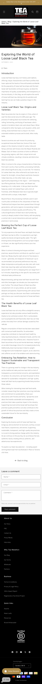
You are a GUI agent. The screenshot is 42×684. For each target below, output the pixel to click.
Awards (6, 609)
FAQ (5, 528)
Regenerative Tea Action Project (14, 596)
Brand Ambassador (10, 622)
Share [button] (5, 68)
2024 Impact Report (10, 591)
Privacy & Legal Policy (11, 586)
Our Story (7, 524)
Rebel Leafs (8, 613)
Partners (7, 569)
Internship (7, 542)
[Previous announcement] (4, 2)
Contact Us (7, 533)
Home (4, 21)
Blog (9, 21)
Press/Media (8, 538)
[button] (4, 12)
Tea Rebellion (23, 680)
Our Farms (7, 560)
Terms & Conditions (10, 582)
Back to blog (22, 460)
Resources (7, 618)
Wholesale (7, 564)
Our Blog (7, 555)
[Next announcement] (38, 2)
